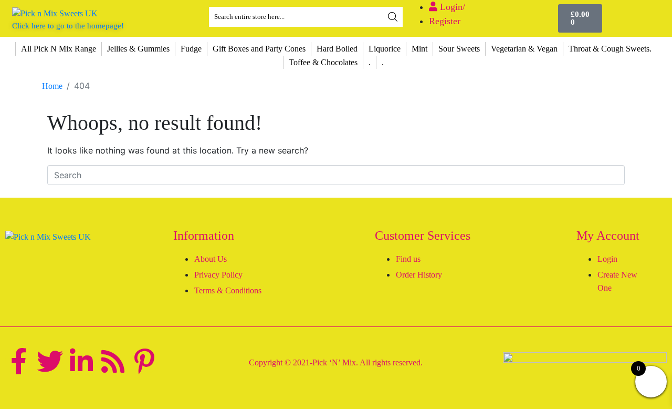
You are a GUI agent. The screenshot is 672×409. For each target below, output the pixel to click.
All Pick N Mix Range (58, 48)
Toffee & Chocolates (323, 62)
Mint (419, 48)
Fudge (191, 48)
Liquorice (385, 48)
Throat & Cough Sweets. (610, 48)
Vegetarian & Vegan (524, 48)
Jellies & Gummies (138, 48)
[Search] (393, 17)
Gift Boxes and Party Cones (259, 48)
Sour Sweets (459, 48)
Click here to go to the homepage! (68, 26)
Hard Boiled (337, 48)
